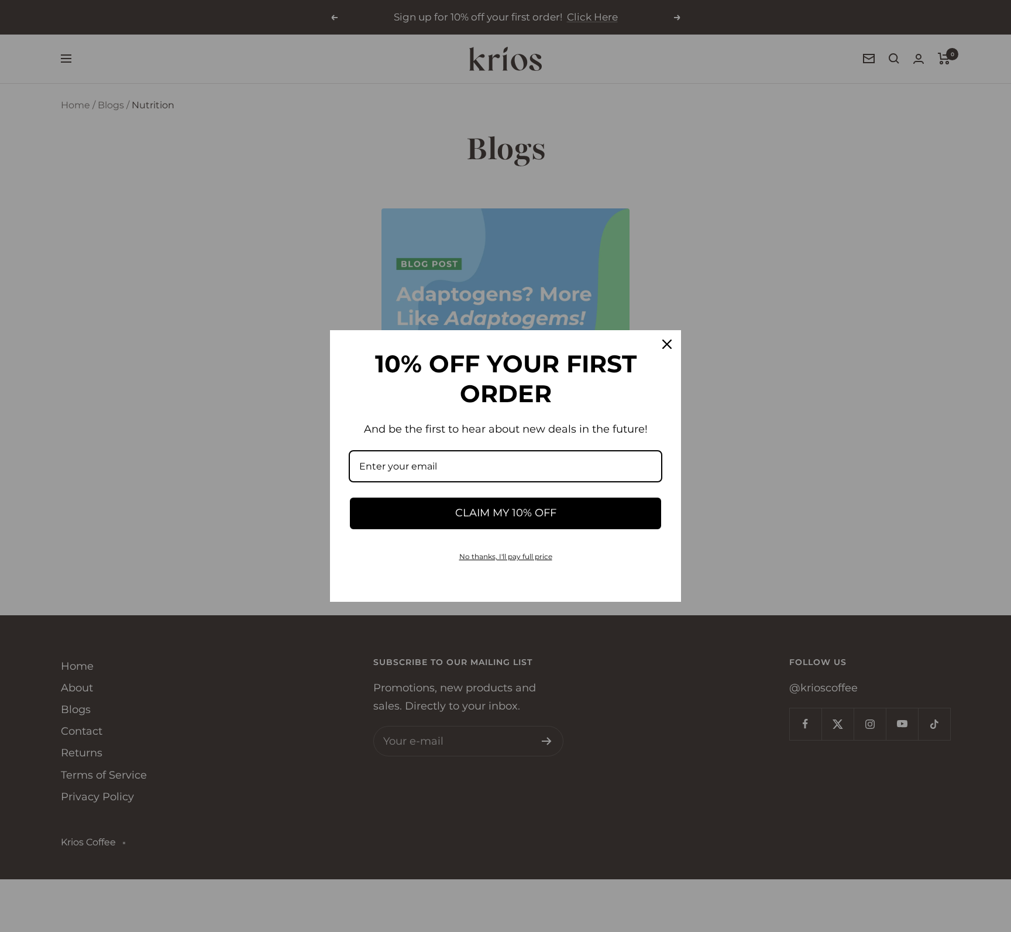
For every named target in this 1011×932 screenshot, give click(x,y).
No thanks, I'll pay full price (505, 556)
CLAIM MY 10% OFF (505, 512)
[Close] (667, 344)
